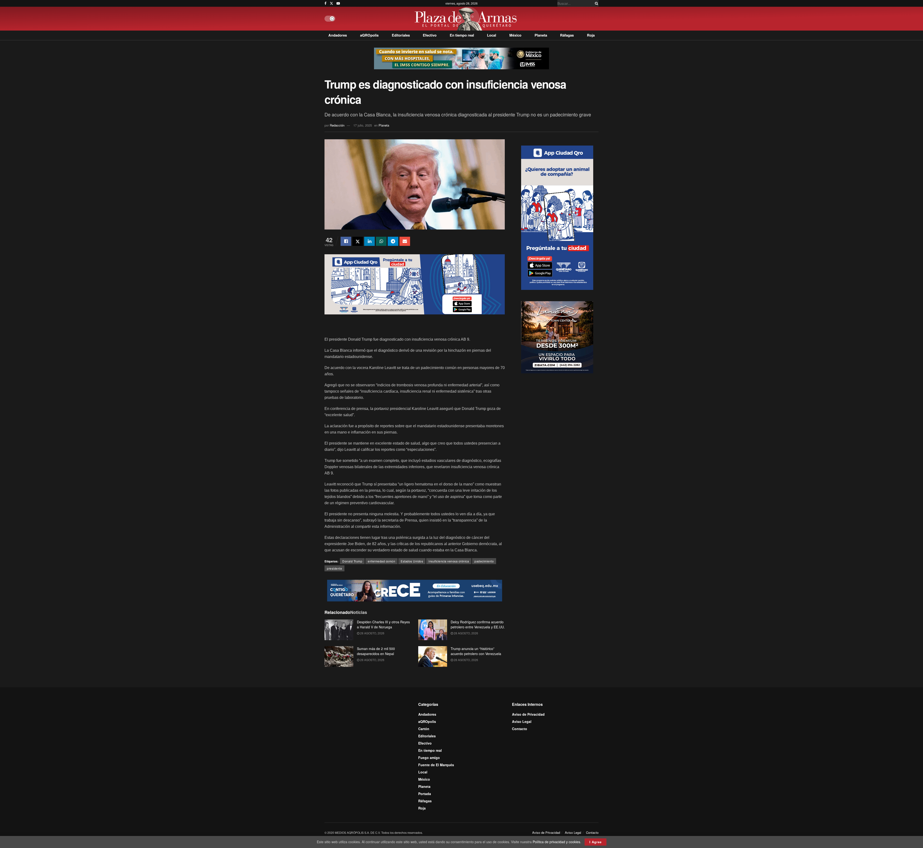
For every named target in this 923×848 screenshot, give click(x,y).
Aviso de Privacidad (528, 714)
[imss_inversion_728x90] (461, 58)
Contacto (519, 728)
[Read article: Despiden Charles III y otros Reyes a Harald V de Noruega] (338, 629)
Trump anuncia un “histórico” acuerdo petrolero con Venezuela (476, 651)
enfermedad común (381, 561)
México (515, 35)
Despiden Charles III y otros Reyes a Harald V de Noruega (383, 624)
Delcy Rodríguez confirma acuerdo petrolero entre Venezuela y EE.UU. (478, 624)
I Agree (595, 842)
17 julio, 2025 (362, 125)
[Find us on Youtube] (338, 3)
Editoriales (401, 35)
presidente (334, 568)
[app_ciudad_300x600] (557, 217)
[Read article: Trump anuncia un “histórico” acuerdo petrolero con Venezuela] (432, 656)
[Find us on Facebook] (325, 3)
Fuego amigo (429, 757)
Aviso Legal (521, 721)
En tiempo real (462, 35)
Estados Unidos (412, 561)
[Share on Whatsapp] (381, 241)
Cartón (423, 728)
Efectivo (430, 35)
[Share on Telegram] (393, 241)
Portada (424, 793)
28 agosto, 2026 (371, 633)
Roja (591, 35)
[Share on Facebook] (346, 241)
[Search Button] (595, 3)
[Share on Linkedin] (369, 241)
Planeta (541, 35)
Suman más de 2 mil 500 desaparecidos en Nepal (376, 651)
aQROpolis (369, 35)
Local (491, 35)
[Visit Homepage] (467, 19)
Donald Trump (352, 561)
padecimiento (484, 561)
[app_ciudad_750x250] (414, 283)
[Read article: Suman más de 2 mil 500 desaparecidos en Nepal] (338, 656)
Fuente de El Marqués (436, 764)
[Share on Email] (404, 241)
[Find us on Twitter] (331, 3)
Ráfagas (567, 35)
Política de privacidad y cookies (556, 841)
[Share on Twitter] (357, 241)
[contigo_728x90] (414, 590)
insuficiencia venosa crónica (449, 561)
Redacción (337, 125)
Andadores (337, 35)
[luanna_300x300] (557, 336)
